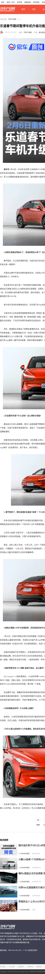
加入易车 (12, 967)
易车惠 (19, 2)
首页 (23, 9)
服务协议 (39, 967)
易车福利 (36, 2)
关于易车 (3, 967)
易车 (2, 2)
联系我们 (21, 967)
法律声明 (30, 967)
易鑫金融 (27, 2)
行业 (34, 9)
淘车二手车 (11, 2)
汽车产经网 (12, 19)
